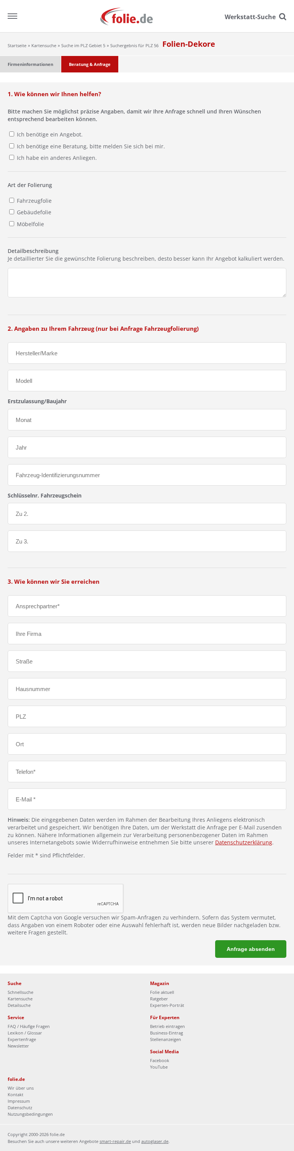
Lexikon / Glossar (25, 1033)
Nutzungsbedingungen (30, 1114)
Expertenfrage (22, 1039)
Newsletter (18, 1046)
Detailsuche (19, 1005)
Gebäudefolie (33, 212)
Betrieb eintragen (167, 1026)
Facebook (159, 1060)
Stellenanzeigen (165, 1039)
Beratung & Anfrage (90, 64)
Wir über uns (21, 1088)
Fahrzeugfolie (33, 200)
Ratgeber (159, 999)
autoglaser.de (154, 1141)
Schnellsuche (20, 992)
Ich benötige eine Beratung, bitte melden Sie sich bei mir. (91, 146)
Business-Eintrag (166, 1033)
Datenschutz (20, 1107)
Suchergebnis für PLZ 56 (134, 45)
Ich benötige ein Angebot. (50, 134)
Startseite (17, 45)
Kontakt (15, 1094)
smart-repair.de (115, 1141)
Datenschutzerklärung (243, 842)
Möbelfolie (29, 224)
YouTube (159, 1067)
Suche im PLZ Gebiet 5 (83, 45)
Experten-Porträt (167, 1005)
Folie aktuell (162, 992)
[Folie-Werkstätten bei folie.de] (147, 16)
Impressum (19, 1101)
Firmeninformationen (30, 64)
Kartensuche (43, 45)
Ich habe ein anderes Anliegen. (57, 157)
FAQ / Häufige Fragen (29, 1026)
